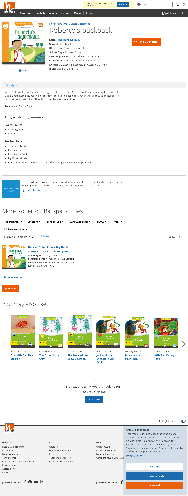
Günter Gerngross (79, 23)
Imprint (6, 472)
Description (12, 85)
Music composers (11, 454)
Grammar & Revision (60, 450)
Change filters (15, 277)
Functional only (155, 476)
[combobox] (154, 4)
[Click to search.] (181, 13)
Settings (155, 466)
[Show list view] (48, 236)
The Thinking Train (69, 40)
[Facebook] (25, 482)
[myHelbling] (184, 5)
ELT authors (8, 450)
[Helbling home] (9, 428)
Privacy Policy (134, 455)
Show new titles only (18, 229)
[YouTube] (36, 482)
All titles (171, 13)
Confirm (123, 4)
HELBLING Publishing (13, 446)
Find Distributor (148, 41)
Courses (53, 446)
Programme (11, 221)
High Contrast (170, 421)
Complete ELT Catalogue (62, 461)
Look (25, 70)
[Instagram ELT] (30, 482)
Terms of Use (9, 457)
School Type (54, 221)
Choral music (103, 446)
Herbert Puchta (58, 23)
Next (183, 340)
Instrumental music (106, 450)
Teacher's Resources (60, 457)
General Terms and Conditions (18, 461)
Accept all (155, 485)
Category (32, 221)
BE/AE (100, 221)
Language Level (79, 221)
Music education (105, 454)
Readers (53, 454)
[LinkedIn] (42, 482)
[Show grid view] (43, 236)
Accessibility (8, 468)
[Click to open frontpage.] (9, 7)
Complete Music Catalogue (110, 457)
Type (116, 221)
